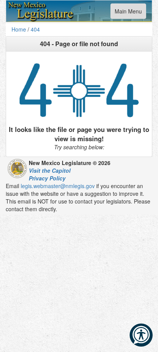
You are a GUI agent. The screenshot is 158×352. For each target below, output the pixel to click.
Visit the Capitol (50, 170)
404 (35, 29)
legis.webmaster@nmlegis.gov (58, 186)
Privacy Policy (47, 178)
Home (19, 29)
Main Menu (128, 13)
